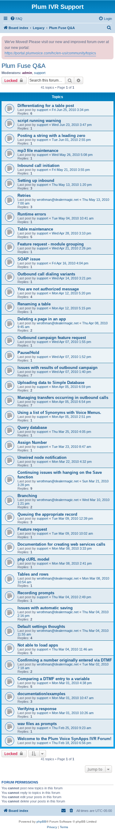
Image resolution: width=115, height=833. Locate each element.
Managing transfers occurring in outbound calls (62, 397)
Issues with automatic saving (45, 608)
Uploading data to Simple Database (50, 382)
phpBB (41, 821)
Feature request (32, 529)
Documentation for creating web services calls (61, 544)
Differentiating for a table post (45, 105)
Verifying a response (36, 708)
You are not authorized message (48, 289)
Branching (27, 495)
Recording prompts (35, 593)
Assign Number (32, 442)
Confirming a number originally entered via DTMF (64, 660)
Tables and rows (32, 574)
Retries (24, 195)
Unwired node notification (42, 457)
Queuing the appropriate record (47, 514)
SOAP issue (28, 259)
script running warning (39, 120)
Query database (32, 427)
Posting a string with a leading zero (51, 135)
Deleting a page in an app (41, 319)
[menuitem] (16, 18)
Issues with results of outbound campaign (57, 367)
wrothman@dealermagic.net (58, 199)
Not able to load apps (37, 645)
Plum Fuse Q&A (23, 65)
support (39, 73)
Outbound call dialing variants (46, 274)
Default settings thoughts (41, 626)
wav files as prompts (37, 723)
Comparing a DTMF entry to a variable (53, 678)
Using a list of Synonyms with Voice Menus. (59, 412)
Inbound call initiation (38, 165)
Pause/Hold (28, 352)
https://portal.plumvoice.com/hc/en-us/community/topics (50, 53)
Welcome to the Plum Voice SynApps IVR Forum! (64, 738)
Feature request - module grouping (50, 244)
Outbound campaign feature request (51, 337)
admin (27, 73)
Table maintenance (35, 229)
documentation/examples (41, 693)
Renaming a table (34, 304)
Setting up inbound (35, 180)
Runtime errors (31, 214)
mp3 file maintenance (37, 150)
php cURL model (33, 559)
